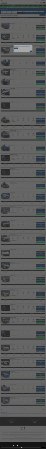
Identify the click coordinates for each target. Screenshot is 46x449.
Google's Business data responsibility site (22, 445)
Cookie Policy (37, 444)
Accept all (21, 447)
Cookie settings (43, 447)
